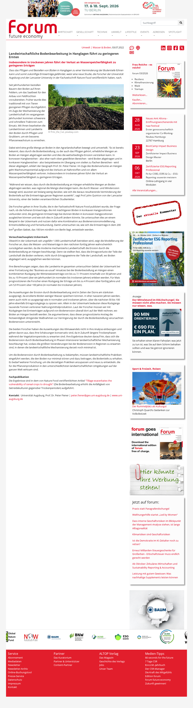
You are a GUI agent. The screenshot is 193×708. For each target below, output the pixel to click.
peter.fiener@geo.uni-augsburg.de (90, 395)
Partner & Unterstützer (66, 661)
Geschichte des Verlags (112, 661)
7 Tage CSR (151, 661)
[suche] (181, 23)
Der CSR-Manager (155, 668)
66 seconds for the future (159, 657)
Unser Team (106, 668)
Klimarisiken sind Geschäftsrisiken (151, 534)
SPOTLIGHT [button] (175, 32)
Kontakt (12, 687)
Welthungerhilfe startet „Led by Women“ (155, 514)
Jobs (101, 665)
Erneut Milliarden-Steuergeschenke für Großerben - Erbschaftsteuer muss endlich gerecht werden (155, 554)
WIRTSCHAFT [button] (65, 32)
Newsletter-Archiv (18, 668)
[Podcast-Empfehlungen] (138, 47)
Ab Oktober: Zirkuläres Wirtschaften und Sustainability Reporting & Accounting (154, 565)
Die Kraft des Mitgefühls (158, 672)
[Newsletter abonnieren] (131, 52)
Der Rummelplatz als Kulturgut (149, 406)
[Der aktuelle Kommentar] (156, 213)
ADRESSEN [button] (159, 32)
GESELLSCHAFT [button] (84, 32)
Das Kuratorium (62, 657)
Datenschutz (15, 679)
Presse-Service (16, 676)
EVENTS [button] (144, 32)
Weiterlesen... (139, 95)
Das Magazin (106, 657)
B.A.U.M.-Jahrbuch (155, 665)
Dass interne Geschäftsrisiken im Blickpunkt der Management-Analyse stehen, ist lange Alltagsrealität (156, 524)
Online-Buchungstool (20, 672)
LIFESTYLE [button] (130, 32)
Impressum (14, 683)
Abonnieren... (139, 103)
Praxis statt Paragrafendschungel (150, 508)
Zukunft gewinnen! (155, 683)
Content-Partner (63, 665)
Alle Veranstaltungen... (144, 190)
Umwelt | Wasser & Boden (96, 47)
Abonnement (15, 657)
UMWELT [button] (116, 32)
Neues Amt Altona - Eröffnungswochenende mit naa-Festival (161, 122)
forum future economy (158, 679)
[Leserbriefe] (131, 47)
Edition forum (153, 676)
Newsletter (14, 665)
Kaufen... (137, 99)
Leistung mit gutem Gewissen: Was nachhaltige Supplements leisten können (155, 575)
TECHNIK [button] (102, 32)
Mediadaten (14, 661)
